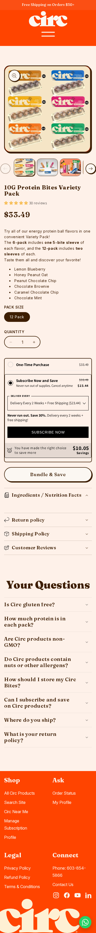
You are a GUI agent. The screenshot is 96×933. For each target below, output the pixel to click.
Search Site (15, 802)
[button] (16, 202)
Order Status (64, 793)
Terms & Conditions (22, 886)
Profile (10, 837)
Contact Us (62, 884)
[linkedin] (88, 895)
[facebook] (66, 895)
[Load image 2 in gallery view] (47, 167)
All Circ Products (19, 793)
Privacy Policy (17, 868)
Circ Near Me (16, 811)
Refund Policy (17, 877)
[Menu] (48, 34)
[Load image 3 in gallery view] (70, 167)
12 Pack (17, 317)
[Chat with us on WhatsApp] (85, 922)
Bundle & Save (48, 474)
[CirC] (48, 19)
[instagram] (56, 895)
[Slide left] (5, 168)
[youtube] (77, 895)
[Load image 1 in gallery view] (24, 167)
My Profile (61, 802)
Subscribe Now (48, 432)
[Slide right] (91, 168)
